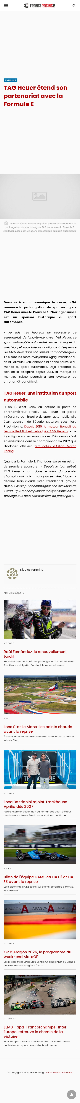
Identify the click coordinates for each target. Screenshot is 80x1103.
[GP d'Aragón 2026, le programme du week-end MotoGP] (40, 919)
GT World (10, 1018)
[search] (74, 6)
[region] (40, 43)
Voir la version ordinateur (59, 1072)
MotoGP (9, 643)
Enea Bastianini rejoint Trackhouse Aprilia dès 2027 (35, 804)
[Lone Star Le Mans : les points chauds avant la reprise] (40, 694)
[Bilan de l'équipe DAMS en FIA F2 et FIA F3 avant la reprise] (40, 844)
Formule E (10, 80)
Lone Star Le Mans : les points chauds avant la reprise (38, 729)
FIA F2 (7, 868)
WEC (6, 718)
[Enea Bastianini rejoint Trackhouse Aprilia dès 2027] (40, 769)
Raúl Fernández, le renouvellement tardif (35, 654)
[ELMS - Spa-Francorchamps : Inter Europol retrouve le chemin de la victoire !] (40, 995)
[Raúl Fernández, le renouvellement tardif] (40, 619)
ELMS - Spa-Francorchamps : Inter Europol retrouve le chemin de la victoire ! (35, 1032)
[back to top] (71, 1094)
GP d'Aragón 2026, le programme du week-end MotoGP (37, 954)
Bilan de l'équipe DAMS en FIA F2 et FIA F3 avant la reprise (38, 879)
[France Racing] (39, 5)
